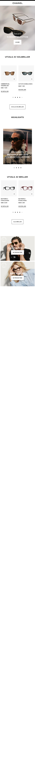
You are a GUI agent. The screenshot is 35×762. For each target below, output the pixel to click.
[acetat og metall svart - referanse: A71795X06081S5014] (26, 73)
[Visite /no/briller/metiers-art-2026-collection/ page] (17, 146)
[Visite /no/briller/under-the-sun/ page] (17, 25)
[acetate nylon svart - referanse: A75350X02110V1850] (9, 188)
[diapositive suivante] (32, 79)
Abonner (4, 312)
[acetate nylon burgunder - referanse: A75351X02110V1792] (26, 188)
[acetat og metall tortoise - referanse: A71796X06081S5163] (9, 73)
